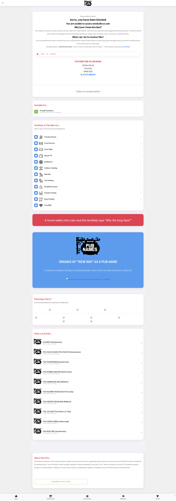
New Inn (53, 54)
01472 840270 (89, 75)
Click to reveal (83, 47)
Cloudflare (126, 47)
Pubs (42, 54)
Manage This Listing (61, 481)
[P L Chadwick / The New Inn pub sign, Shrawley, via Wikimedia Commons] (88, 279)
